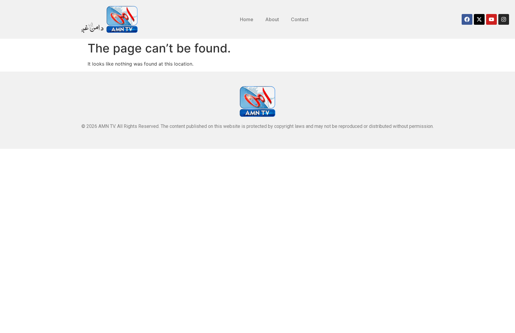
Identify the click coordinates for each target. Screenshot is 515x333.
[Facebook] (467, 19)
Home (246, 19)
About (272, 19)
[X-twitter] (479, 19)
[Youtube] (491, 19)
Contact (299, 19)
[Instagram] (503, 19)
